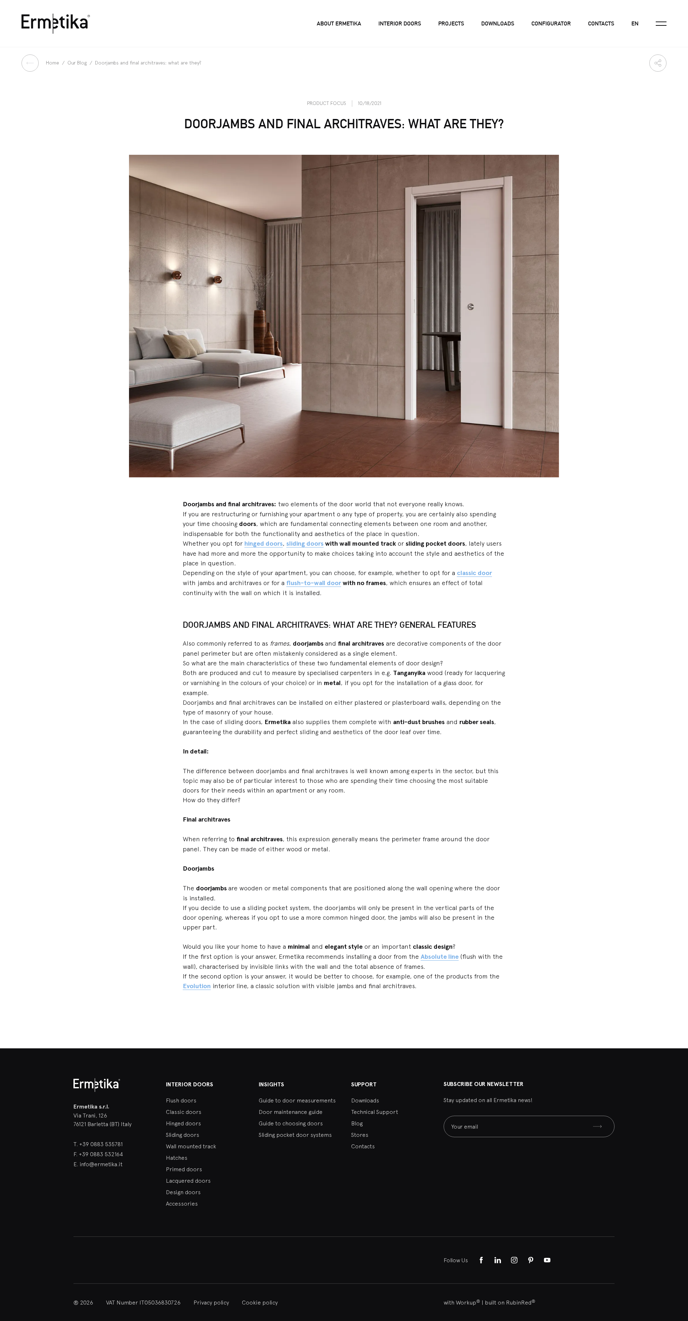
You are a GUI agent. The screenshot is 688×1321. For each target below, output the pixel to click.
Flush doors (181, 1100)
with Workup (462, 1302)
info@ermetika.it (101, 1164)
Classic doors (183, 1112)
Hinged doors (183, 1123)
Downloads (497, 23)
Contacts (601, 23)
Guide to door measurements (297, 1100)
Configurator (551, 23)
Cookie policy (260, 1302)
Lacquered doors (188, 1180)
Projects (451, 23)
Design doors (183, 1192)
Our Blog (77, 63)
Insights (271, 1084)
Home (53, 63)
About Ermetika (339, 23)
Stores (359, 1134)
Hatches (176, 1157)
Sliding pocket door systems (295, 1134)
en (635, 23)
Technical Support (374, 1112)
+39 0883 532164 (101, 1154)
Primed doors (184, 1169)
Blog (357, 1123)
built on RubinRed (510, 1302)
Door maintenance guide (290, 1112)
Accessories (182, 1203)
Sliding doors (182, 1134)
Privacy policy (211, 1302)
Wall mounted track (191, 1146)
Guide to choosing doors (291, 1123)
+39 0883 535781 (101, 1144)
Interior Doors (399, 23)
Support (364, 1084)
